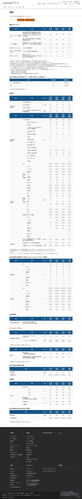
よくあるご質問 (10, 497)
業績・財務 (12, 473)
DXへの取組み (29, 461)
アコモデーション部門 (30, 438)
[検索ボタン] (71, 1)
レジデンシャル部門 (29, 436)
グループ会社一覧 (13, 452)
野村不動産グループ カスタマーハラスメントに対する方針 (11, 495)
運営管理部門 (28, 454)
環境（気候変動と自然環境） (31, 473)
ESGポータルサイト (29, 471)
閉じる (78, 497)
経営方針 (12, 468)
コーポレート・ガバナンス (14, 445)
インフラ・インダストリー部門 (31, 445)
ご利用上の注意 (4, 497)
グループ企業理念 (13, 438)
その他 (27, 457)
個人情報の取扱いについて (11, 493)
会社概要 (12, 440)
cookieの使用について (68, 494)
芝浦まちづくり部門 (29, 443)
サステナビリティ (11, 7)
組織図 (11, 450)
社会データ (21, 19)
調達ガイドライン (28, 493)
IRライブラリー (12, 471)
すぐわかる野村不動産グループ (15, 487)
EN (60, 1)
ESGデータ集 (18, 7)
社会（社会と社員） (29, 475)
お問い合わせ (76, 1)
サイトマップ (4, 493)
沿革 (11, 443)
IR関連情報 (12, 480)
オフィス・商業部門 (29, 440)
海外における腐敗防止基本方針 (26, 495)
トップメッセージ (13, 436)
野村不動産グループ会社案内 (15, 454)
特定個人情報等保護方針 (21, 493)
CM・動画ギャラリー (13, 457)
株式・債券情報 (13, 477)
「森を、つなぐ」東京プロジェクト (48, 471)
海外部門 (28, 447)
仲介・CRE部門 (29, 452)
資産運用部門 (28, 450)
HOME (4, 7)
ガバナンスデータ (30, 19)
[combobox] (67, 1)
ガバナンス (28, 477)
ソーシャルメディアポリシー (36, 495)
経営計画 (12, 484)
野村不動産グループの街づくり (31, 459)
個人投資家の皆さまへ (14, 475)
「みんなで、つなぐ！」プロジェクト (48, 468)
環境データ (13, 19)
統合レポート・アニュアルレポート (16, 482)
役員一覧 (12, 447)
